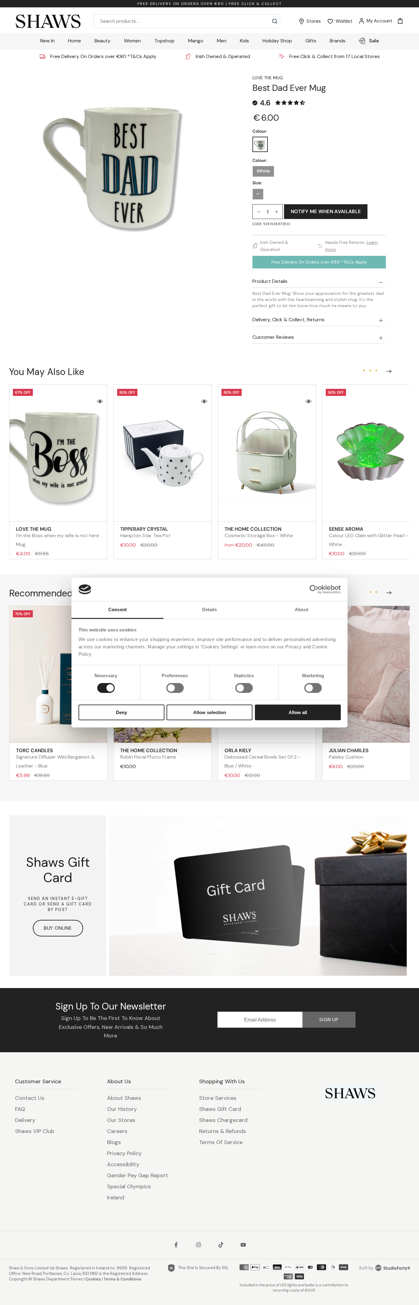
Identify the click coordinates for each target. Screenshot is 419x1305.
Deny (121, 712)
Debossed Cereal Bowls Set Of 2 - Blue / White (262, 758)
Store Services (217, 1098)
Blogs (114, 1142)
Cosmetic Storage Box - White (259, 532)
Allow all (298, 712)
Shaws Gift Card (220, 1109)
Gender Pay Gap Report (137, 1175)
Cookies (93, 1279)
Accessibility (123, 1164)
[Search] (274, 21)
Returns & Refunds (222, 1131)
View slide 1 (364, 371)
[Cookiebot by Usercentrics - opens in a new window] (314, 589)
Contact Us (29, 1098)
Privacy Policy (124, 1153)
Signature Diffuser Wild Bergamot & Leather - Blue (55, 758)
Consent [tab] (117, 609)
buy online (58, 928)
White (263, 171)
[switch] (175, 688)
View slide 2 (370, 371)
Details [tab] (209, 609)
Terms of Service (221, 1142)
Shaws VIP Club (34, 1131)
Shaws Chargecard (223, 1120)
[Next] (387, 370)
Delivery (25, 1120)
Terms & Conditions (122, 1279)
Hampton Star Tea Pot (145, 532)
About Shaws (124, 1098)
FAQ (20, 1109)
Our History (122, 1109)
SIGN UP (329, 1019)
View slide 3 (376, 371)
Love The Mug (267, 77)
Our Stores (121, 1120)
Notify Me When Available (326, 211)
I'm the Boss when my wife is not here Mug (57, 537)
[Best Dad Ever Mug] (260, 144)
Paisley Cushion (349, 753)
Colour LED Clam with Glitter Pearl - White (368, 537)
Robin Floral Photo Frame (148, 753)
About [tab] (301, 609)
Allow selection (209, 712)
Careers (117, 1131)
